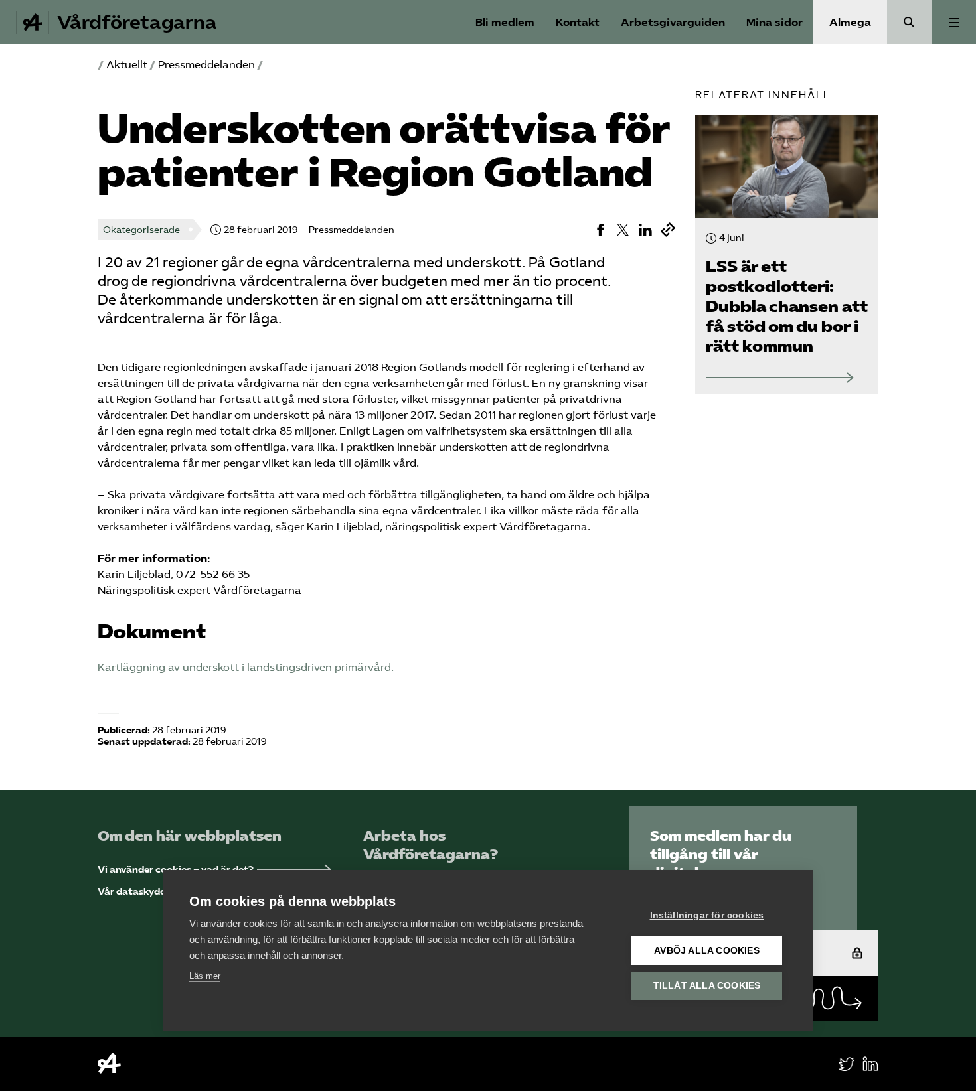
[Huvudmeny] (954, 22)
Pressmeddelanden (206, 64)
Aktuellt (126, 64)
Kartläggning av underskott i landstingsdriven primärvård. (246, 667)
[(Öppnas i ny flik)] (600, 229)
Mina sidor (774, 22)
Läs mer (204, 976)
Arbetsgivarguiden (673, 22)
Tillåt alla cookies (707, 986)
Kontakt (578, 22)
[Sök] (909, 22)
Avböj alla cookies (707, 951)
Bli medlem (504, 22)
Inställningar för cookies (707, 915)
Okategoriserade (141, 230)
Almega (850, 22)
